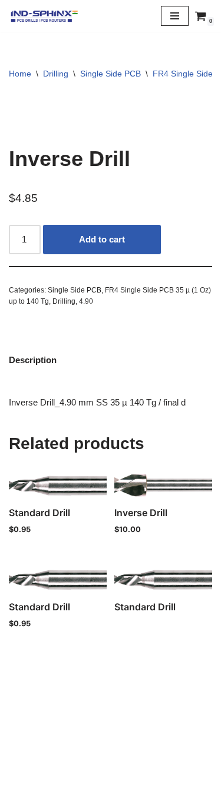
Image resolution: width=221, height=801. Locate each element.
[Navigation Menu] (175, 16)
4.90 (86, 301)
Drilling (55, 73)
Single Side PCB (110, 73)
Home (20, 73)
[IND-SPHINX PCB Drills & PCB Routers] (44, 16)
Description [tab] (33, 360)
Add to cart (102, 239)
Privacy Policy (110, 763)
